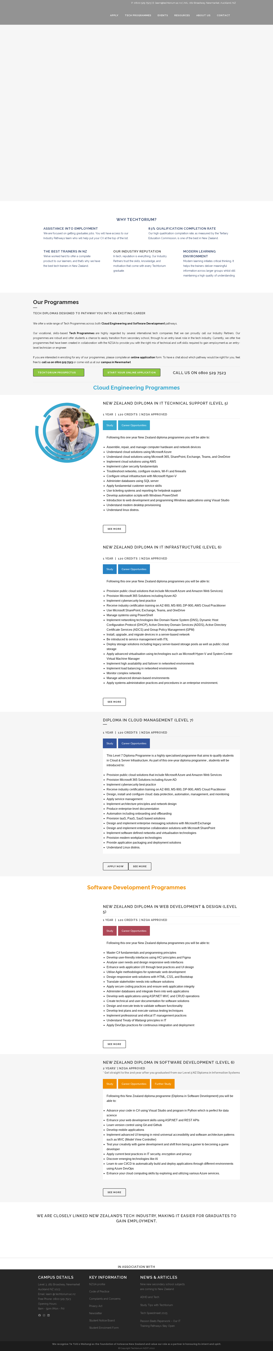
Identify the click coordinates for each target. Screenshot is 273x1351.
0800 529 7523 (142, 2)
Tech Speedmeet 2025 (153, 1313)
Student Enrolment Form (104, 1327)
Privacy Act (95, 1306)
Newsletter (95, 1313)
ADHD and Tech (149, 1297)
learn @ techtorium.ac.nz (61, 1294)
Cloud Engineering (114, 323)
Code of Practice (99, 1291)
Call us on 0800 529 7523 (199, 373)
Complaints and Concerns (105, 1298)
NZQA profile (97, 1284)
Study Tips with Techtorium (156, 1305)
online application (143, 357)
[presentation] (110, 425)
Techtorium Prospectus (57, 372)
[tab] (110, 425)
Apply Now (116, 866)
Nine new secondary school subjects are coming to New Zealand (162, 1287)
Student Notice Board (102, 1320)
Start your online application (132, 372)
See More (114, 528)
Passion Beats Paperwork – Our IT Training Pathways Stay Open (160, 1323)
